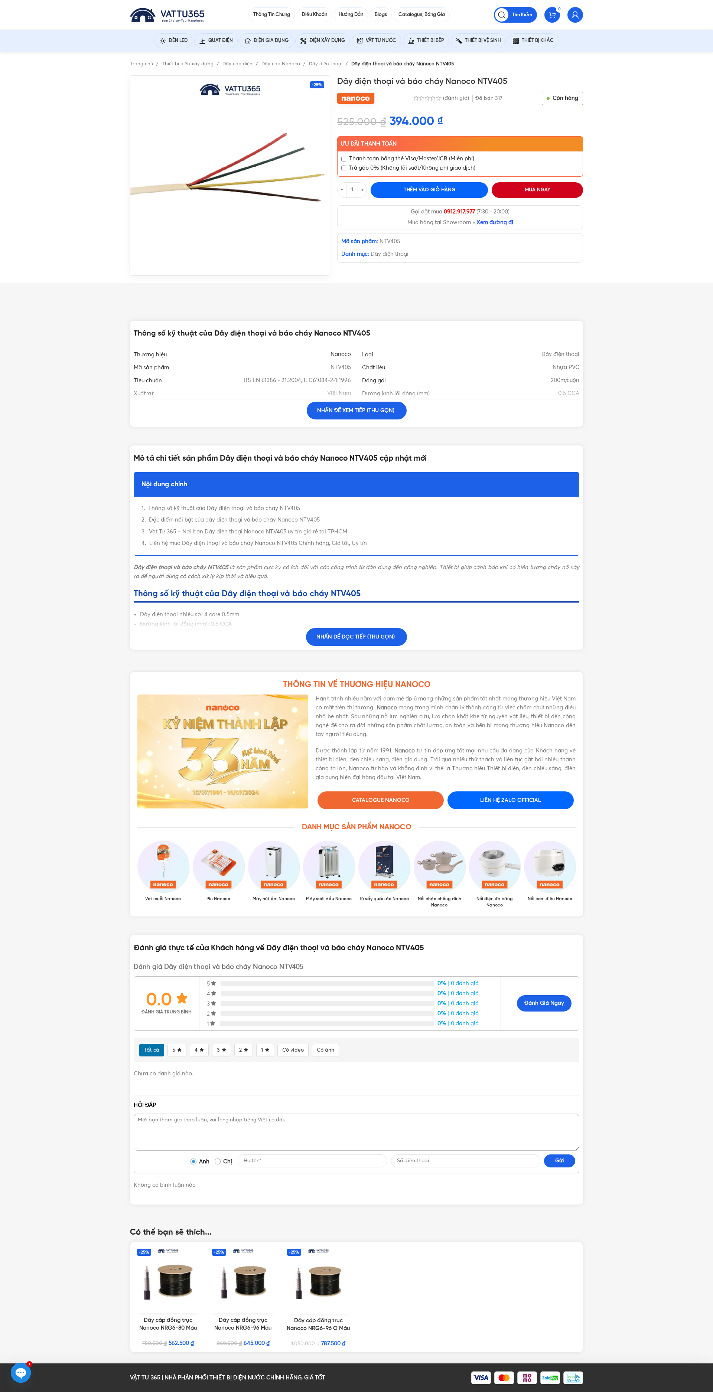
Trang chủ (142, 64)
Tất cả (151, 1050)
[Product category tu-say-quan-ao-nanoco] (384, 871)
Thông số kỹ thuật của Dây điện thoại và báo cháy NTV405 (224, 508)
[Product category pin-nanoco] (218, 871)
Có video (293, 1050)
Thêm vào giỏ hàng (429, 189)
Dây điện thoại (326, 64)
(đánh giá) (457, 98)
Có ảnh (325, 1050)
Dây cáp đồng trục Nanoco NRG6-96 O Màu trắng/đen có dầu (318, 1328)
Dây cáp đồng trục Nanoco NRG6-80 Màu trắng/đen (168, 1328)
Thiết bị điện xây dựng (188, 64)
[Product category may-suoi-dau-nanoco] (329, 871)
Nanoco (341, 354)
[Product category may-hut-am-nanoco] (274, 871)
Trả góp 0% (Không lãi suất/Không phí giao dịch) (412, 168)
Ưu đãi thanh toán (369, 144)
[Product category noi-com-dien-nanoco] (550, 871)
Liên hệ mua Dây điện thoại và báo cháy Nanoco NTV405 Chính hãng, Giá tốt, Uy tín (258, 543)
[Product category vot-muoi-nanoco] (163, 871)
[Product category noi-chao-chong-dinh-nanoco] (439, 874)
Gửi (559, 1160)
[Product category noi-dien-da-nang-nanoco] (495, 874)
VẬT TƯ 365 (145, 1377)
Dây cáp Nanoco (281, 64)
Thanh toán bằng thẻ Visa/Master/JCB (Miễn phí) (411, 158)
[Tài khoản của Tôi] (575, 14)
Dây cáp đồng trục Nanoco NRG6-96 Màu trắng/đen (243, 1328)
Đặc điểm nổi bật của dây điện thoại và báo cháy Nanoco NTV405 (234, 520)
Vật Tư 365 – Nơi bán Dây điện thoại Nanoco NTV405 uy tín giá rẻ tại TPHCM (248, 532)
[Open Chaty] (21, 1373)
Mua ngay (537, 189)
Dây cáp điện (238, 64)
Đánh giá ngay (544, 1003)
